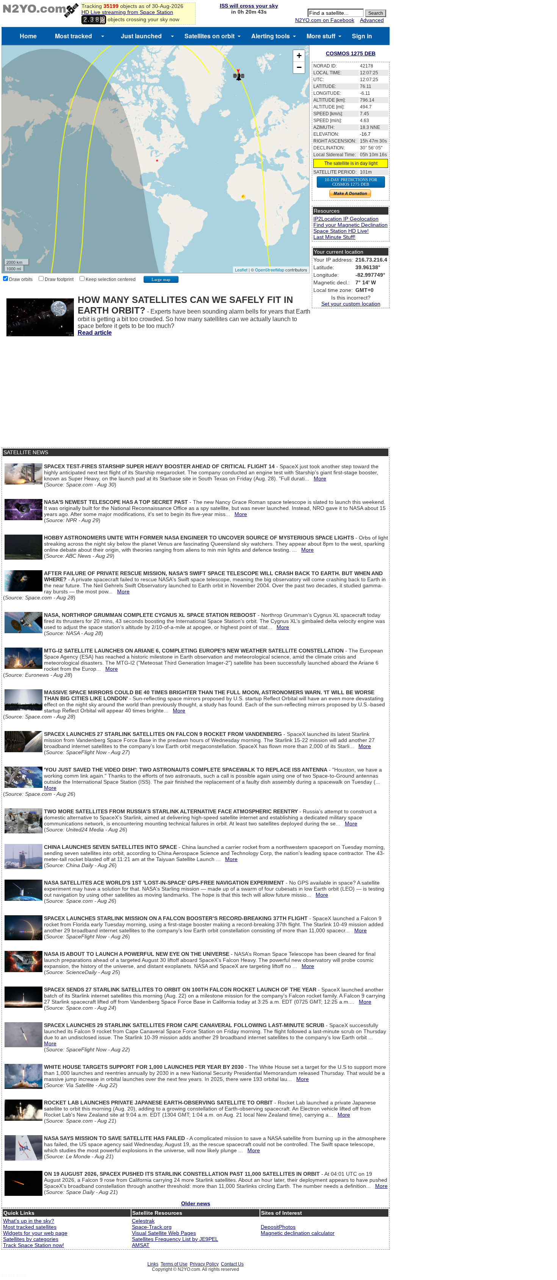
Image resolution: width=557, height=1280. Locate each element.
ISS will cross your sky (249, 6)
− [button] (299, 67)
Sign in (362, 35)
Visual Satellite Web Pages (164, 1233)
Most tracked (73, 35)
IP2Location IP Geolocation (346, 219)
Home (28, 35)
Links (152, 1264)
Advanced (372, 20)
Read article (95, 332)
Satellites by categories (30, 1239)
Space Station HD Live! (341, 231)
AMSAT (141, 1245)
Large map (161, 279)
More (320, 478)
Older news (195, 1203)
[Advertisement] (196, 394)
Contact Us (232, 1264)
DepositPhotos (278, 1227)
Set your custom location (350, 304)
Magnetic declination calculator (298, 1233)
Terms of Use (174, 1264)
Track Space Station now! (33, 1245)
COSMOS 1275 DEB (351, 53)
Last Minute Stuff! (334, 237)
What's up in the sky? (28, 1221)
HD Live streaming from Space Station (127, 12)
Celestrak (143, 1221)
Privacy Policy (204, 1264)
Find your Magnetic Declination (350, 225)
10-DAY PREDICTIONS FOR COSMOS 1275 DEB (351, 182)
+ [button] (299, 55)
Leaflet (241, 270)
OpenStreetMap (269, 270)
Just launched (141, 35)
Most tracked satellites (29, 1227)
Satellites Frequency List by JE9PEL (175, 1239)
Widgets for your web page (35, 1233)
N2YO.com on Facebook (324, 20)
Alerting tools (270, 35)
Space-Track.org (152, 1227)
